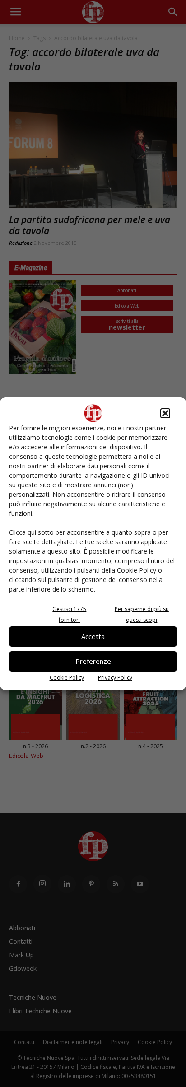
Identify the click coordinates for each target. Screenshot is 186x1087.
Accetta (93, 636)
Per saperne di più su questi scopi (142, 614)
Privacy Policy (115, 677)
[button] (165, 413)
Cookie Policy (67, 677)
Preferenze (93, 661)
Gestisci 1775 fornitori (69, 614)
